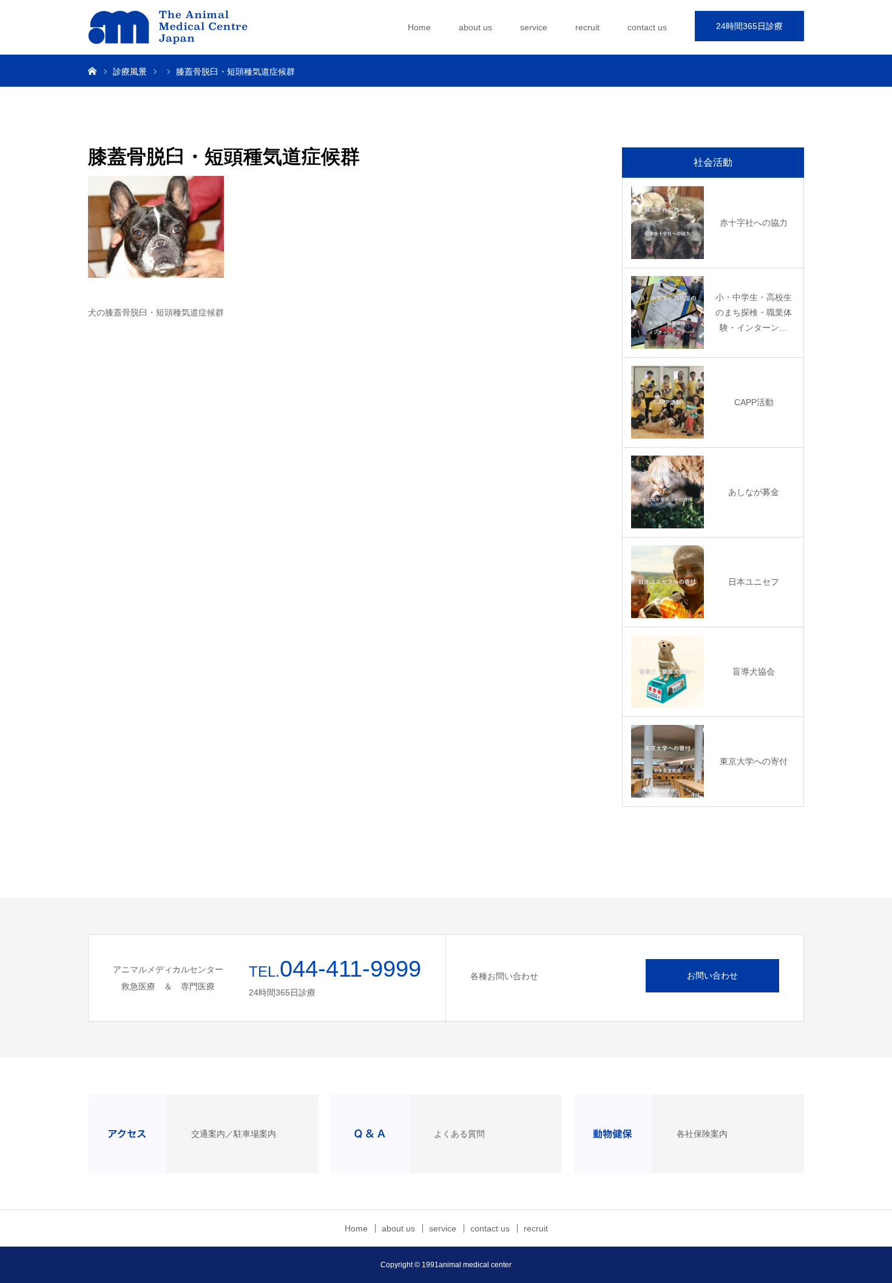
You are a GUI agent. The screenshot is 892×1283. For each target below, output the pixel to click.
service (533, 27)
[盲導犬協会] (667, 671)
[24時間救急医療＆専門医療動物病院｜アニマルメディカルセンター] (179, 27)
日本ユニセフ (753, 582)
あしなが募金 (753, 492)
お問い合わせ (712, 975)
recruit (587, 27)
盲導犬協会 (753, 671)
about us (475, 27)
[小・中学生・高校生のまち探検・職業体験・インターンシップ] (667, 312)
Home (419, 27)
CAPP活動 (754, 402)
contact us (647, 27)
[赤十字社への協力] (667, 222)
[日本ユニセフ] (667, 581)
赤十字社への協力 (754, 222)
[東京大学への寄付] (667, 761)
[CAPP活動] (667, 402)
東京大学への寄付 (754, 761)
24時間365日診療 (749, 26)
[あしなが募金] (667, 492)
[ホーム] (92, 70)
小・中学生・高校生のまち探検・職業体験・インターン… (753, 312)
